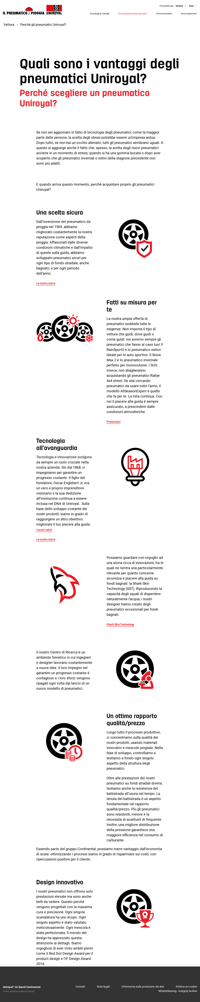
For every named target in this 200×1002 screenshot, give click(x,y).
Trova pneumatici (164, 13)
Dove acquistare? (189, 13)
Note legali (103, 986)
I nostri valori (44, 529)
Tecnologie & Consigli (99, 13)
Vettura (179, 6)
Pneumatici (114, 421)
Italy (191, 6)
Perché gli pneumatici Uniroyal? (132, 13)
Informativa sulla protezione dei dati (143, 986)
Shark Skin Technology (120, 624)
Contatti (80, 986)
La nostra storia (45, 283)
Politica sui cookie (186, 986)
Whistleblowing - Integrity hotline (177, 991)
